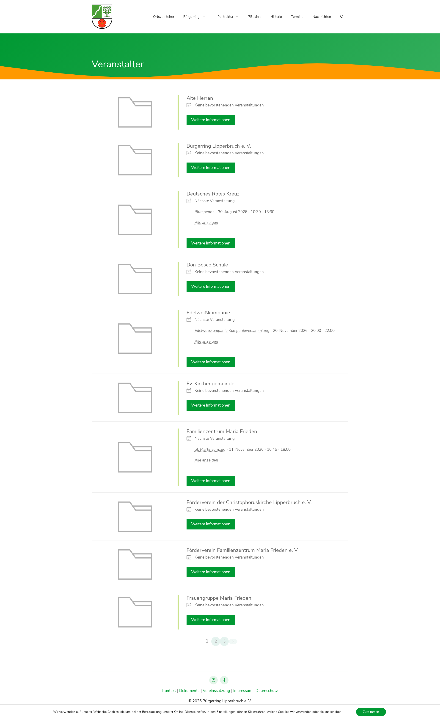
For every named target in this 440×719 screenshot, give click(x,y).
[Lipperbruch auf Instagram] (213, 680)
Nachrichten (322, 16)
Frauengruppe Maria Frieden (219, 598)
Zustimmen (371, 712)
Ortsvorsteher (163, 16)
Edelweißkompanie (208, 312)
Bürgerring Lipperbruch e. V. (219, 146)
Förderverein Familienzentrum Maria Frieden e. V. (243, 550)
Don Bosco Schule (207, 264)
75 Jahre (254, 16)
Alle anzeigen (206, 222)
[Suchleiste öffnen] (342, 16)
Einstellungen (226, 712)
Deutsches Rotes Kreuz (213, 193)
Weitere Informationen (210, 119)
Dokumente (189, 690)
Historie (276, 16)
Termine (297, 16)
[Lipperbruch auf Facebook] (224, 680)
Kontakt (169, 690)
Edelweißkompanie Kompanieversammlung (232, 330)
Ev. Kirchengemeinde (210, 383)
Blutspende (204, 211)
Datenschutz (267, 690)
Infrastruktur (223, 16)
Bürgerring (191, 16)
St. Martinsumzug (210, 449)
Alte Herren (200, 98)
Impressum (242, 690)
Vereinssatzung (216, 690)
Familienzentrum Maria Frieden (222, 431)
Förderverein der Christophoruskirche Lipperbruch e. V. (249, 502)
